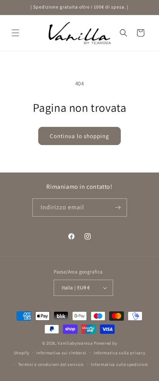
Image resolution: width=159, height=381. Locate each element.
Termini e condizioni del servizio (51, 364)
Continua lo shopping (79, 136)
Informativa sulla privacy (119, 352)
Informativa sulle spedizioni (119, 364)
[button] (15, 32)
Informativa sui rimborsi (61, 352)
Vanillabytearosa (75, 343)
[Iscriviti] (118, 207)
